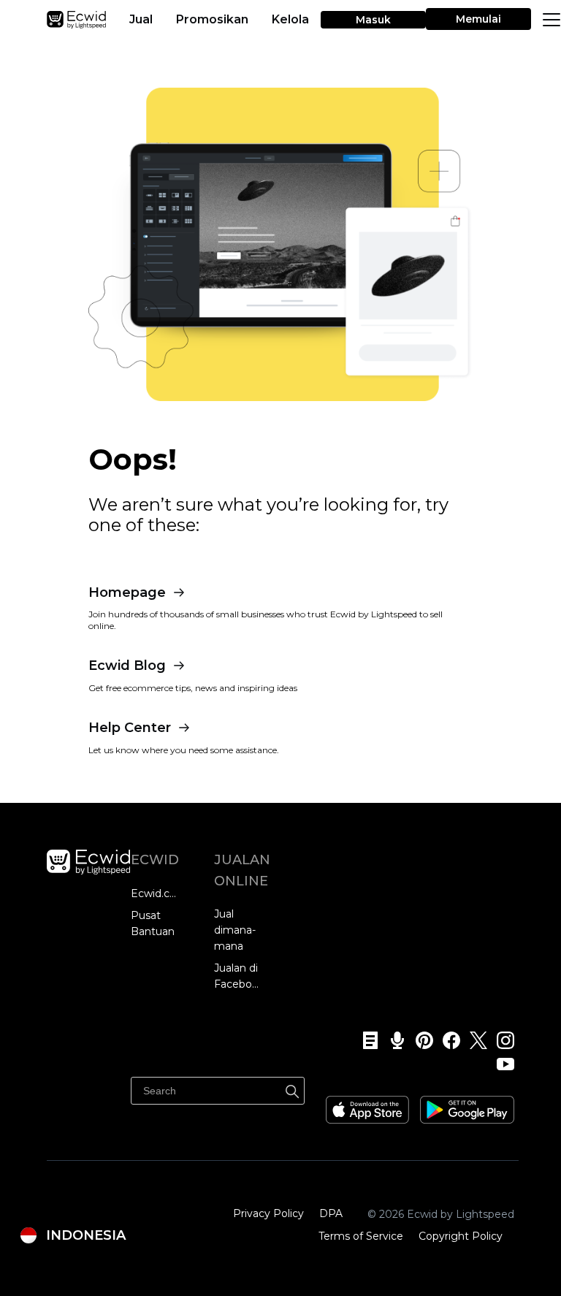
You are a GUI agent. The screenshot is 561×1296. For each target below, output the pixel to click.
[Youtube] (500, 1063)
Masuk (373, 19)
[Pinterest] (419, 1040)
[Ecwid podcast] (392, 1040)
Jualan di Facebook (238, 976)
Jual (141, 19)
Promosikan (212, 19)
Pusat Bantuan (153, 923)
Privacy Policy (268, 1213)
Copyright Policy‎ (461, 1236)
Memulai (478, 19)
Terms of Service (360, 1236)
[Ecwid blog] (365, 1040)
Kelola (290, 19)
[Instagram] (500, 1040)
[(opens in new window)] (367, 1104)
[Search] (292, 1089)
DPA (331, 1213)
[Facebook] (446, 1040)
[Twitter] (473, 1040)
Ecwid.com (155, 893)
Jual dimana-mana (235, 930)
